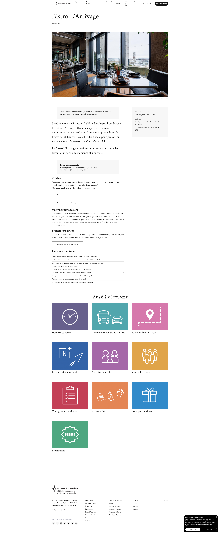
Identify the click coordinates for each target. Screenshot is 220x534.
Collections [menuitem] (135, 2)
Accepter (193, 529)
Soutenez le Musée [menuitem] (115, 512)
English (166, 500)
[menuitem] (64, 4)
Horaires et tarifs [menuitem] (88, 3)
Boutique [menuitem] (112, 503)
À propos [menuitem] (135, 500)
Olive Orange (84, 182)
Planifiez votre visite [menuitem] (115, 500)
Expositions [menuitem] (78, 2)
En (143, 3)
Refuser (209, 529)
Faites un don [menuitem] (127, 3)
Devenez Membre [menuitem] (118, 3)
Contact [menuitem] (135, 509)
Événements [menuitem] (108, 2)
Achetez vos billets (161, 3)
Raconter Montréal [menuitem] (115, 509)
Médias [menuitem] (135, 503)
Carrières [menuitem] (135, 506)
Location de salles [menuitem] (114, 506)
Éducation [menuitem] (98, 2)
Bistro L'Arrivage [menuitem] (90, 512)
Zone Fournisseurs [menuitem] (115, 515)
